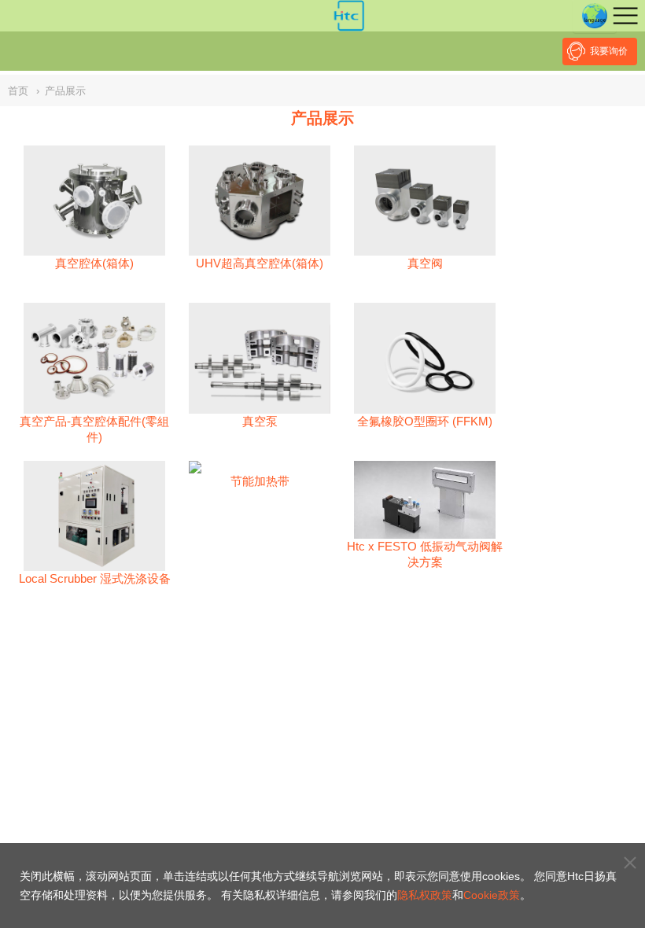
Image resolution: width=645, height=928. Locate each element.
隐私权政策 (424, 895)
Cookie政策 (491, 895)
